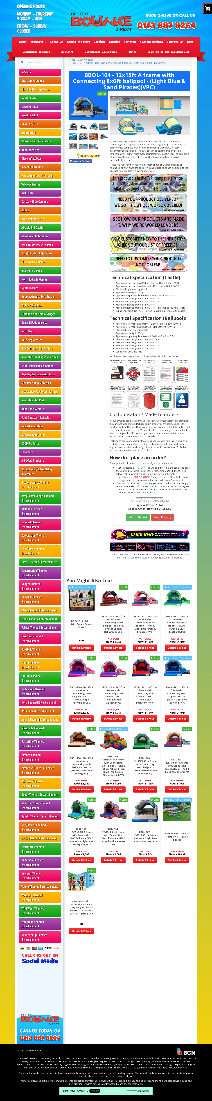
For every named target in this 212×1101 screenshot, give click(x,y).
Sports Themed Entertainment (40, 816)
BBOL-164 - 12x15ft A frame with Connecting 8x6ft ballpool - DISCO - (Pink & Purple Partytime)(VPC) (81, 695)
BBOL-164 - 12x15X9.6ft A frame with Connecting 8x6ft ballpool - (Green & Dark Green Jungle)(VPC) (145, 766)
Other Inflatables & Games (37, 366)
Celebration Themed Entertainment (33, 537)
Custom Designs (151, 42)
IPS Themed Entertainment (37, 711)
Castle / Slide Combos (34, 201)
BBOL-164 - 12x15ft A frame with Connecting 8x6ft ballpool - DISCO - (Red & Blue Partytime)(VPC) (145, 695)
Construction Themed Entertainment (34, 573)
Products (37, 42)
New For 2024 (29, 115)
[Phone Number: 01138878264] (166, 25)
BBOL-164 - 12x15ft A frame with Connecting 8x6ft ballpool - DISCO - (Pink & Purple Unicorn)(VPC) (113, 695)
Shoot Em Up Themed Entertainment (34, 937)
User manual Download (174, 1058)
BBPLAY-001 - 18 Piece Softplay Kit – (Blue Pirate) (177, 836)
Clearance (27, 452)
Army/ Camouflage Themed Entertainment (37, 498)
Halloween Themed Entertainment (33, 691)
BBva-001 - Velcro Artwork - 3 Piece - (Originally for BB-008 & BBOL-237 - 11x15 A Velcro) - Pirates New (81, 907)
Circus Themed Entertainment (39, 562)
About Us (56, 42)
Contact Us (175, 42)
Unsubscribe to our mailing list (83, 1061)
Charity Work (22, 1058)
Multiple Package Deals (35, 89)
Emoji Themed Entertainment (39, 619)
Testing (99, 42)
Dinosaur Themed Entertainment (31, 599)
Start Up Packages (32, 81)
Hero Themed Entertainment (38, 702)
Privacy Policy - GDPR (115, 1058)
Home (23, 42)
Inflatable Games (31, 271)
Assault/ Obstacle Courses (37, 245)
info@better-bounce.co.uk (149, 486)
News (132, 52)
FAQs (190, 42)
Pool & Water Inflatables (36, 417)
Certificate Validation (101, 52)
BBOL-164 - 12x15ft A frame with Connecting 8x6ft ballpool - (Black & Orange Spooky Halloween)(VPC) (113, 624)
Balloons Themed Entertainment (31, 511)
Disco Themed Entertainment (39, 610)
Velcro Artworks (30, 184)
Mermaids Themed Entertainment (32, 730)
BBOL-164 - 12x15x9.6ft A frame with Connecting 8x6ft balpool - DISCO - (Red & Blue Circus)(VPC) (113, 836)
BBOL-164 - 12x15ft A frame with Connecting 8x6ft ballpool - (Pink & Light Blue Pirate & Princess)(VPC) (145, 624)
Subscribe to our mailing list (43, 1061)
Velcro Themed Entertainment (39, 886)
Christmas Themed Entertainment (32, 551)
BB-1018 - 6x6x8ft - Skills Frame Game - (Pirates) (82, 624)
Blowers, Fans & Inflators (36, 141)
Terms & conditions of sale (38, 1064)
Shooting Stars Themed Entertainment (35, 805)
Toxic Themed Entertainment (39, 838)
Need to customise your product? (47, 1058)
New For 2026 (29, 98)
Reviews (67, 52)
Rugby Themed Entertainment (39, 794)
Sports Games (29, 288)
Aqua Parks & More (32, 409)
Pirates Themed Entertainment (31, 757)
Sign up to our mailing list (168, 52)
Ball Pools (27, 193)
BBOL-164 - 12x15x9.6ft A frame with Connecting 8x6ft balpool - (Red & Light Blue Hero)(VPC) (177, 765)
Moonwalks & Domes (33, 262)
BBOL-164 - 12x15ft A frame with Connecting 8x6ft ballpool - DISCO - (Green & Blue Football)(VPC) (177, 624)
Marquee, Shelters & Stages (38, 314)
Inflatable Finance (36, 52)
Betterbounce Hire (178, 1067)
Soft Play (26, 331)
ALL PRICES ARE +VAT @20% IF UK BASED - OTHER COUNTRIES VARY (126, 1064)
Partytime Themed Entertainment (32, 743)
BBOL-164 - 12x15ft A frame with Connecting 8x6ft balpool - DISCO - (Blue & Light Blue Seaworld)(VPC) (177, 695)
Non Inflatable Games (34, 279)
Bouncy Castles (30, 150)
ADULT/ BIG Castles (33, 227)
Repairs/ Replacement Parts (38, 374)
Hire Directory (143, 1061)
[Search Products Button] (22, 62)
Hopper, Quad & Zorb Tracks (37, 297)
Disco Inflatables (31, 158)
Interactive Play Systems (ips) (39, 392)
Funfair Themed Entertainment (30, 665)
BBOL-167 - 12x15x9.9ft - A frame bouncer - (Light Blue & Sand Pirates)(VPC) (145, 837)
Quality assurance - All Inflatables (144, 1058)
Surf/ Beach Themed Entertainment (33, 827)
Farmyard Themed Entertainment (32, 638)
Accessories (28, 133)
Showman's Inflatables (34, 236)
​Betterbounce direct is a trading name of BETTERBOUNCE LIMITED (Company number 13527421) (117, 1067)
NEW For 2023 (29, 124)
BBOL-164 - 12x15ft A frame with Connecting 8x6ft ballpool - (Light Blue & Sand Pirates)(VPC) (119, 62)
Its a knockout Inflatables (36, 253)
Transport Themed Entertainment (32, 849)
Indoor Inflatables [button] (32, 167)
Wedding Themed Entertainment (32, 897)
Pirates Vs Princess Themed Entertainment (37, 770)
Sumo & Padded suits (34, 322)
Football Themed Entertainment (31, 651)
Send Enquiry (162, 517)
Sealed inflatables (32, 426)
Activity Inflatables (32, 219)
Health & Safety (78, 42)
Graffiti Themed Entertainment (31, 678)
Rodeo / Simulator (32, 305)
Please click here (143, 450)
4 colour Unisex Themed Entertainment (35, 484)
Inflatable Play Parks (33, 400)
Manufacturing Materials (36, 383)
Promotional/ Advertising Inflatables (36, 471)
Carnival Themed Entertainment (31, 524)
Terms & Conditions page (134, 557)
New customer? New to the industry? (84, 1058)
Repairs (114, 42)
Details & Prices (81, 647)
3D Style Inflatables (33, 435)
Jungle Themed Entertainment (39, 720)
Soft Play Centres (31, 340)
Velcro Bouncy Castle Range (37, 176)
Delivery (58, 1064)
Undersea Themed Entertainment (32, 862)
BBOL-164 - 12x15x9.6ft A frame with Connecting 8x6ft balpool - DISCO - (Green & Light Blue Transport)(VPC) (81, 836)
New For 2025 (29, 107)
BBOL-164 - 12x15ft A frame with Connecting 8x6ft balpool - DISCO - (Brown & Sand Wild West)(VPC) (81, 766)
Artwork (130, 42)
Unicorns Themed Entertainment (31, 875)
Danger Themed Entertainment (31, 586)
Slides (25, 210)
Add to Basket (137, 517)
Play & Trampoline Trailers (37, 348)
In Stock (26, 72)
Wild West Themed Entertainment (32, 910)
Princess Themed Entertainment (31, 783)
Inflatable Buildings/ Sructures (39, 357)
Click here (124, 554)
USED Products (30, 443)
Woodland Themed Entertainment (32, 924)
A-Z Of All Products (32, 461)
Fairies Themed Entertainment (40, 627)
